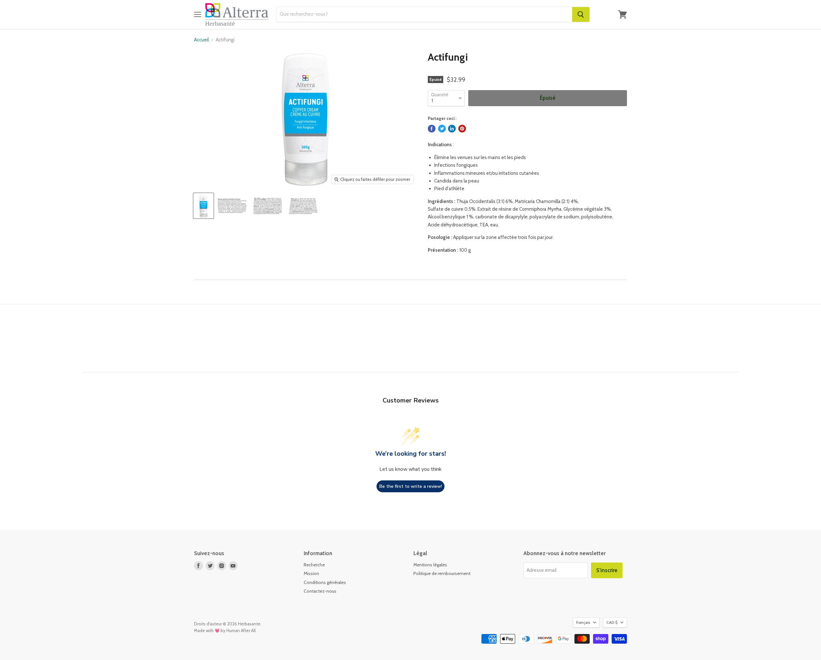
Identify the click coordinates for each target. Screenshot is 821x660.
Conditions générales (325, 582)
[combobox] (424, 14)
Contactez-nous (320, 591)
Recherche (314, 565)
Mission (311, 573)
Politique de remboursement (441, 573)
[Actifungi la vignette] (203, 205)
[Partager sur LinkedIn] (452, 128)
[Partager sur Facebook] (432, 128)
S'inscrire (606, 570)
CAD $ (611, 622)
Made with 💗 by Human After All (225, 630)
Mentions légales (430, 565)
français (583, 622)
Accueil (201, 40)
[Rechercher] (580, 14)
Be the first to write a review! (410, 486)
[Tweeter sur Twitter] (442, 128)
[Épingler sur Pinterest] (462, 128)
